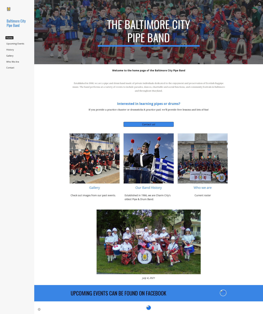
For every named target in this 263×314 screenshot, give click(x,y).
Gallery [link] (9, 55)
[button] (259, 4)
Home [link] (9, 37)
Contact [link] (10, 67)
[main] (149, 32)
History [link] (10, 49)
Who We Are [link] (12, 61)
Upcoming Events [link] (15, 43)
